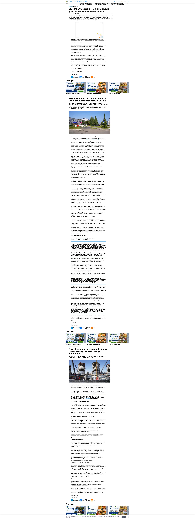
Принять (124, 516)
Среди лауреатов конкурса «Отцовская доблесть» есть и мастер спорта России (102, 4)
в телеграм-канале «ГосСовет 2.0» (93, 139)
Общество (71, 6)
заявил (88, 398)
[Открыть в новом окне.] (75, 77)
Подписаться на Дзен (120, 1)
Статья (67, 3)
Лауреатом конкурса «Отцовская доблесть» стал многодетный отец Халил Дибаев (117, 4)
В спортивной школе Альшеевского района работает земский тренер (85, 4)
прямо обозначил (82, 238)
